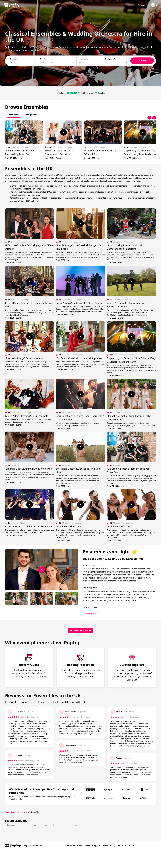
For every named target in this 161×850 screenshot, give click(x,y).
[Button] (24, 132)
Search (142, 5)
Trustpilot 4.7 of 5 (33, 845)
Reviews (80, 846)
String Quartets (11, 825)
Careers (120, 846)
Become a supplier (92, 846)
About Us (71, 846)
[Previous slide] (149, 118)
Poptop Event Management (16, 812)
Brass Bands (49, 825)
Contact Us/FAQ (108, 846)
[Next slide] (154, 118)
